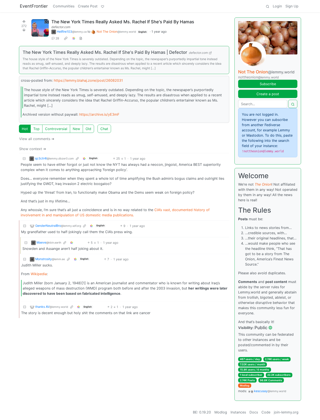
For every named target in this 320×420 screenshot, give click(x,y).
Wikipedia (39, 274)
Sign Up (291, 6)
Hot (25, 129)
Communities (63, 6)
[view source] (80, 38)
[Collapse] (24, 158)
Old (88, 129)
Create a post (267, 94)
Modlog (244, 385)
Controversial (56, 129)
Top (36, 129)
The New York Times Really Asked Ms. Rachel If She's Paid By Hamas (122, 21)
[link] (65, 38)
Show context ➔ (32, 149)
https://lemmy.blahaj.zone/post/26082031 (88, 80)
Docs (253, 412)
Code (265, 412)
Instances (238, 412)
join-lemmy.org (286, 412)
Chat (104, 129)
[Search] (267, 6)
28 (57, 38)
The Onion (263, 184)
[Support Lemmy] (102, 6)
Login (277, 6)
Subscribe (268, 84)
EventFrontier (34, 6)
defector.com (60, 27)
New (76, 129)
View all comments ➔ (36, 139)
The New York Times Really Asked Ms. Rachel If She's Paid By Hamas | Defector (105, 52)
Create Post (88, 6)
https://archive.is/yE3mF (99, 114)
